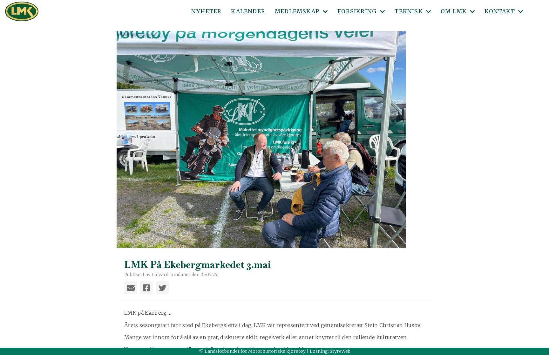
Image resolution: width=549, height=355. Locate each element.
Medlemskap (297, 11)
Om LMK (454, 11)
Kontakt (500, 11)
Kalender (248, 11)
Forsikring (357, 11)
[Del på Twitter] (162, 287)
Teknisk (409, 11)
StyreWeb (340, 351)
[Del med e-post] (130, 287)
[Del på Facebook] (146, 287)
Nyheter (206, 11)
